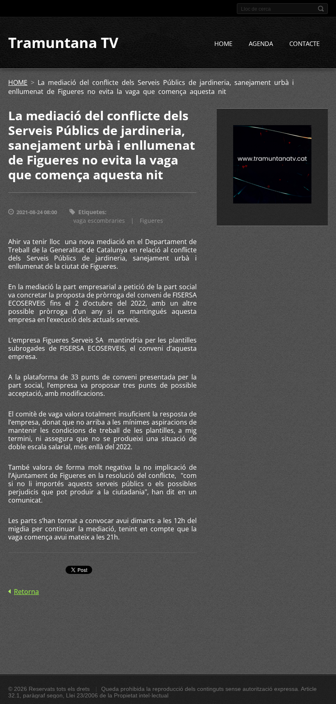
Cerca (320, 8)
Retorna (26, 591)
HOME (223, 43)
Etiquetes (91, 212)
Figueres (151, 220)
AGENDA (261, 43)
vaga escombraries (99, 220)
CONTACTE (304, 43)
